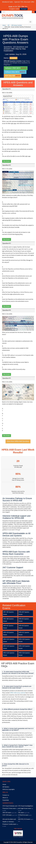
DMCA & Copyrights (9, 789)
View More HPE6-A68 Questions (18, 441)
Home (4, 25)
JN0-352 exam (7, 812)
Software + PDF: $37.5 (15, 68)
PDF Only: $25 (12, 76)
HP (8, 25)
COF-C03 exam (7, 815)
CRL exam (21, 812)
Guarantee (6, 800)
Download (13, 58)
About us (5, 797)
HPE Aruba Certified (16, 25)
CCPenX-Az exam (23, 815)
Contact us (6, 795)
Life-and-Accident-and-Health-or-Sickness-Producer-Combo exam (9, 822)
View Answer (6, 161)
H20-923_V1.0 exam (24, 819)
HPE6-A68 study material (17, 692)
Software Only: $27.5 (15, 72)
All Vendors (6, 787)
